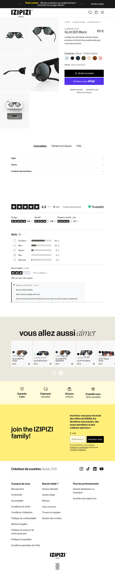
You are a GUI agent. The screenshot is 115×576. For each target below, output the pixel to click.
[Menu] (102, 12)
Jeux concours (49, 506)
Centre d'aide (97, 4)
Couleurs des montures (21, 171)
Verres (14, 165)
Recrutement (17, 489)
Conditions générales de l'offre (25, 545)
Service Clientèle (50, 489)
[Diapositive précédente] (21, 4)
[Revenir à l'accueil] (22, 12)
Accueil (67, 22)
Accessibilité (17, 500)
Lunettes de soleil (78, 22)
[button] (67, 58)
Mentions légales (19, 524)
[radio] (72, 58)
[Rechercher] (90, 12)
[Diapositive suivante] (81, 4)
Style (13, 158)
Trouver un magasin (51, 512)
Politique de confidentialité (23, 518)
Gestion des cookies (52, 518)
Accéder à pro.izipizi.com (84, 498)
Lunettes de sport (93, 22)
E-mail (73, 433)
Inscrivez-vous (95, 439)
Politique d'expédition (21, 539)
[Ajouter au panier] (29, 364)
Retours (46, 500)
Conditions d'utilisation (21, 512)
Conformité (16, 494)
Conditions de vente (20, 506)
